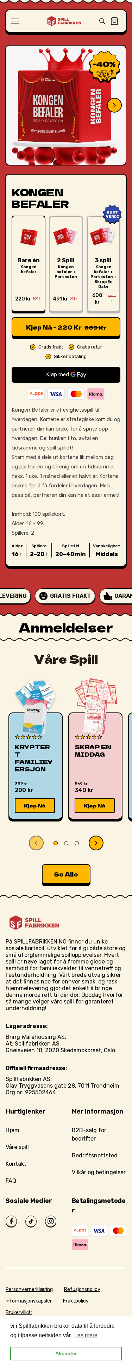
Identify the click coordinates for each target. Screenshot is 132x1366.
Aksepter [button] (66, 1353)
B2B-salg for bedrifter (89, 1134)
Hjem (12, 1130)
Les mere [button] (86, 1335)
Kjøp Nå (34, 805)
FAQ (11, 1180)
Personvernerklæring (29, 1289)
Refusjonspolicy (82, 1289)
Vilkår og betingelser (99, 1172)
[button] (15, 21)
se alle (66, 874)
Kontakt (16, 1164)
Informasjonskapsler (29, 1301)
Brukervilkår (19, 1313)
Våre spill (17, 1147)
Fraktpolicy (76, 1301)
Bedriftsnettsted (95, 1155)
